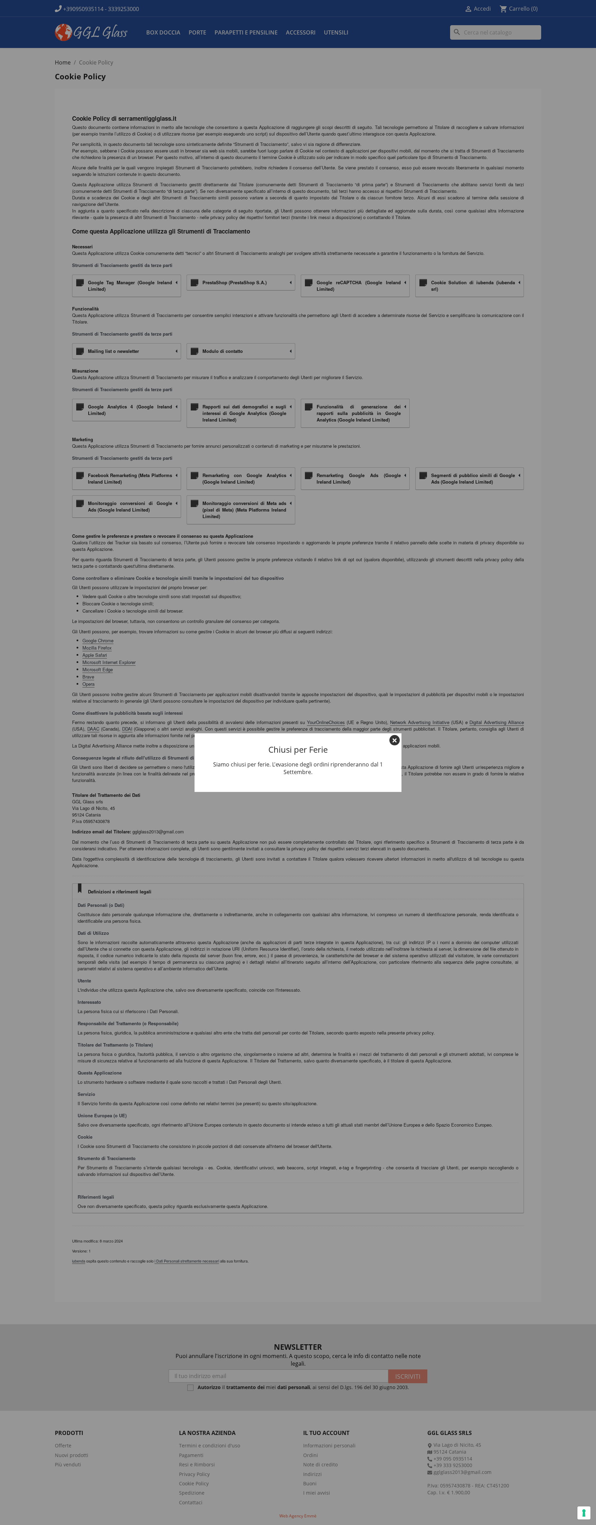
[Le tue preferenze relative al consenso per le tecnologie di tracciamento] (583, 1512)
